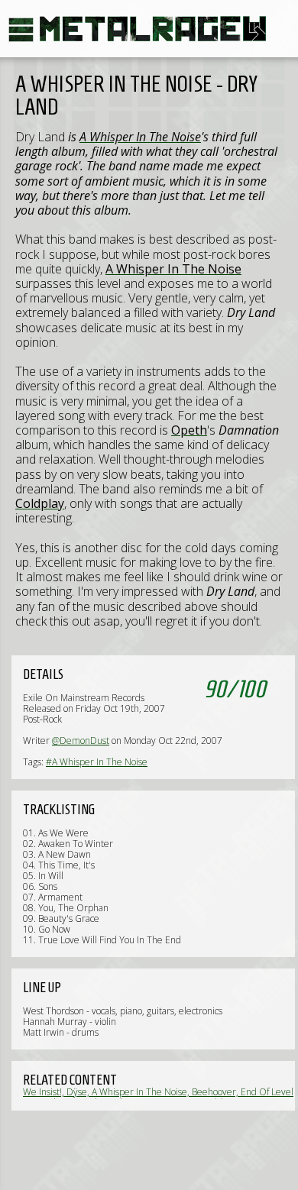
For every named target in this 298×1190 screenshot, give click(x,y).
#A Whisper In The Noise (96, 761)
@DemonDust (80, 740)
